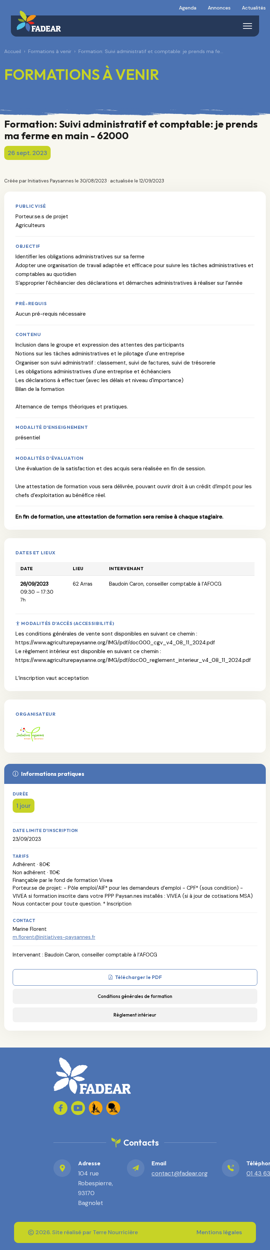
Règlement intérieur (135, 1015)
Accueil (12, 51)
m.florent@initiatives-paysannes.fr (54, 937)
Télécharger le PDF (138, 977)
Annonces (219, 7)
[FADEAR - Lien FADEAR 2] (113, 1108)
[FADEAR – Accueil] (39, 21)
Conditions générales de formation (135, 996)
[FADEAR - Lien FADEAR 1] (96, 1108)
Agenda (188, 7)
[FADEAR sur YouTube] (78, 1108)
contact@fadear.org (180, 1173)
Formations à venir (49, 51)
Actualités (254, 7)
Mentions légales (219, 1232)
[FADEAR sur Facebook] (60, 1108)
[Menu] (247, 26)
